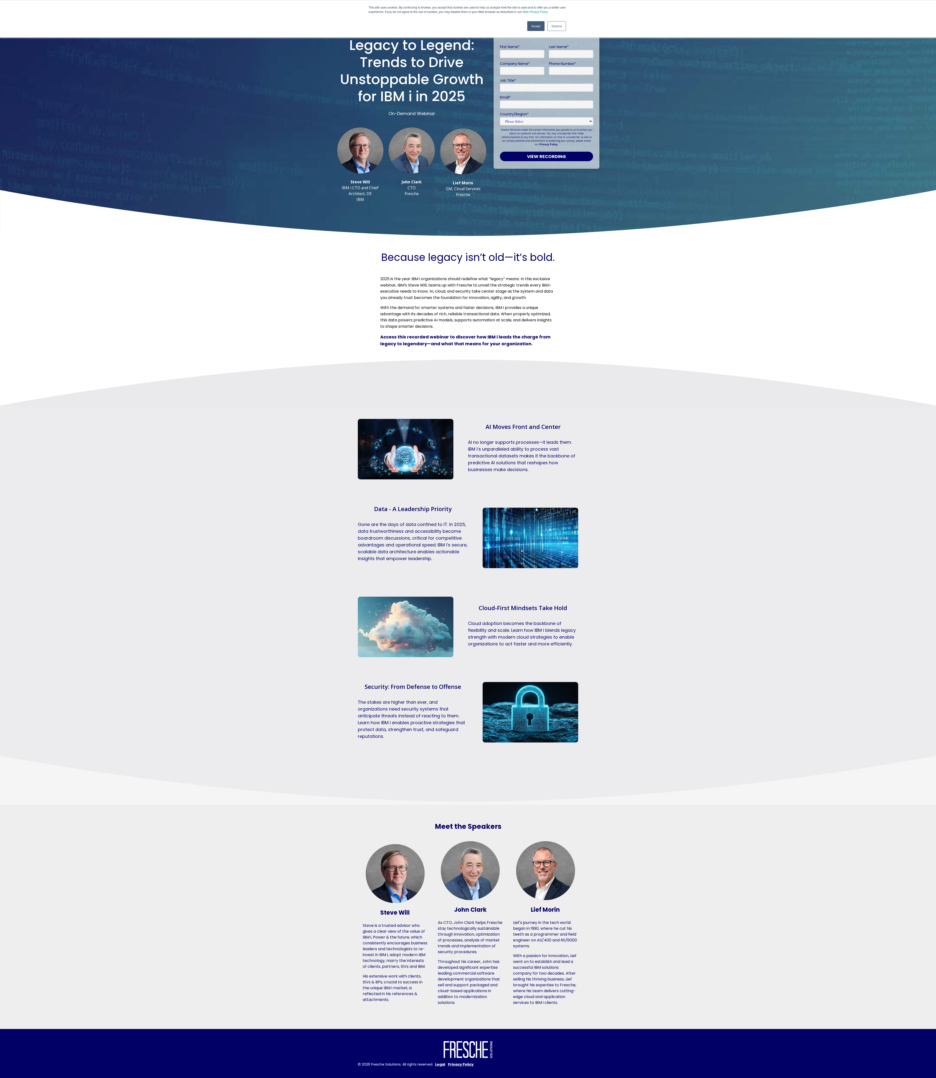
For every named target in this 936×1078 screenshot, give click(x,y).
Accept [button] (535, 26)
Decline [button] (557, 26)
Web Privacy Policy (535, 12)
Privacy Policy (548, 144)
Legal (440, 1064)
